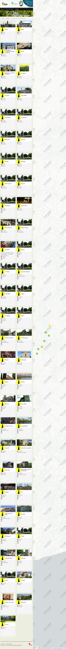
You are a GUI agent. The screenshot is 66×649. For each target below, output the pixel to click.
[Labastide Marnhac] (24, 266)
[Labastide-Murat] (8, 553)
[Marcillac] (24, 156)
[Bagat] (24, 24)
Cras (22, 492)
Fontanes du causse (9, 602)
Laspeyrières (24, 117)
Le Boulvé (23, 73)
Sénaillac (23, 580)
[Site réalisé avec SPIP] (30, 644)
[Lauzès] (8, 575)
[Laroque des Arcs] (8, 420)
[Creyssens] (8, 90)
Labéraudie (23, 359)
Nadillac (7, 492)
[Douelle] (24, 376)
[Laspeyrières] (24, 112)
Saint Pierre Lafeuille (26, 448)
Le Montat (7, 271)
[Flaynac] (8, 376)
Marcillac (23, 161)
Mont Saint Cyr (8, 227)
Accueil (2, 9)
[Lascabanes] (8, 200)
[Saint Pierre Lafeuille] (24, 442)
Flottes (22, 315)
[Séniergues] (24, 597)
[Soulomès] (24, 553)
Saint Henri (23, 404)
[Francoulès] (8, 464)
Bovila (22, 51)
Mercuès (7, 404)
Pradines (7, 359)
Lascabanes (7, 205)
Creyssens (7, 95)
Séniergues (23, 602)
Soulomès (23, 558)
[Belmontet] (8, 134)
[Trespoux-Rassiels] (8, 332)
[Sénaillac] (24, 575)
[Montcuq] (24, 134)
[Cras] (24, 486)
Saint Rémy (7, 293)
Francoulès (7, 470)
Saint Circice (24, 205)
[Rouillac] (8, 156)
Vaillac (22, 536)
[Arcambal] (8, 244)
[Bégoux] (24, 244)
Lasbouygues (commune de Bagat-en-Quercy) (10, 51)
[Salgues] (24, 288)
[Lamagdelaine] (24, 420)
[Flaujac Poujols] (24, 222)
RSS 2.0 (20, 645)
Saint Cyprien (8, 183)
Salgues (23, 293)
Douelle (23, 381)
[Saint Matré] (24, 90)
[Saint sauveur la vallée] (8, 509)
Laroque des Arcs (9, 426)
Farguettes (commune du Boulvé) (10, 73)
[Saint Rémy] (8, 288)
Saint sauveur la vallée (8, 514)
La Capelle (7, 315)
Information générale (9, 9)
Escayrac (23, 183)
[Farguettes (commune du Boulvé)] (8, 68)
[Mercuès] (8, 398)
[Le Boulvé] (24, 68)
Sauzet (6, 29)
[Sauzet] (8, 24)
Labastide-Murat (9, 558)
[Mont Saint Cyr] (8, 222)
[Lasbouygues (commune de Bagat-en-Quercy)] (8, 46)
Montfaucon (8, 536)
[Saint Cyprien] (8, 178)
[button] (37, 353)
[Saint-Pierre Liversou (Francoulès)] (24, 464)
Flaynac (6, 381)
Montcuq (23, 139)
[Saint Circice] (24, 200)
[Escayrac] (24, 178)
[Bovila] (24, 46)
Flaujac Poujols (24, 227)
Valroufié (7, 448)
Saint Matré (24, 95)
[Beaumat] (24, 509)
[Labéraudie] (24, 354)
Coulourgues (8, 117)
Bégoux (23, 249)
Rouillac (7, 161)
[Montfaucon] (8, 531)
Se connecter (8, 645)
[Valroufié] (8, 442)
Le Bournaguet (24, 337)
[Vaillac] (24, 531)
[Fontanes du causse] (8, 597)
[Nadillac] (8, 486)
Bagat (22, 29)
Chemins (17, 9)
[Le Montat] (8, 266)
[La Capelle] (8, 310)
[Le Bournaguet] (24, 332)
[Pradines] (8, 354)
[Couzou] (8, 619)
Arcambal (7, 249)
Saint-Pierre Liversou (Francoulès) (26, 470)
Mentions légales (14, 645)
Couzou (6, 624)
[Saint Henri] (24, 398)
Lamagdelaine (24, 426)
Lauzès (6, 580)
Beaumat (23, 514)
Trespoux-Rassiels (9, 337)
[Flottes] (24, 310)
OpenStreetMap (55, 648)
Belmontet (7, 139)
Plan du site (3, 645)
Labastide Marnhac (25, 271)
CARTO (64, 648)
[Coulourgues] (8, 112)
